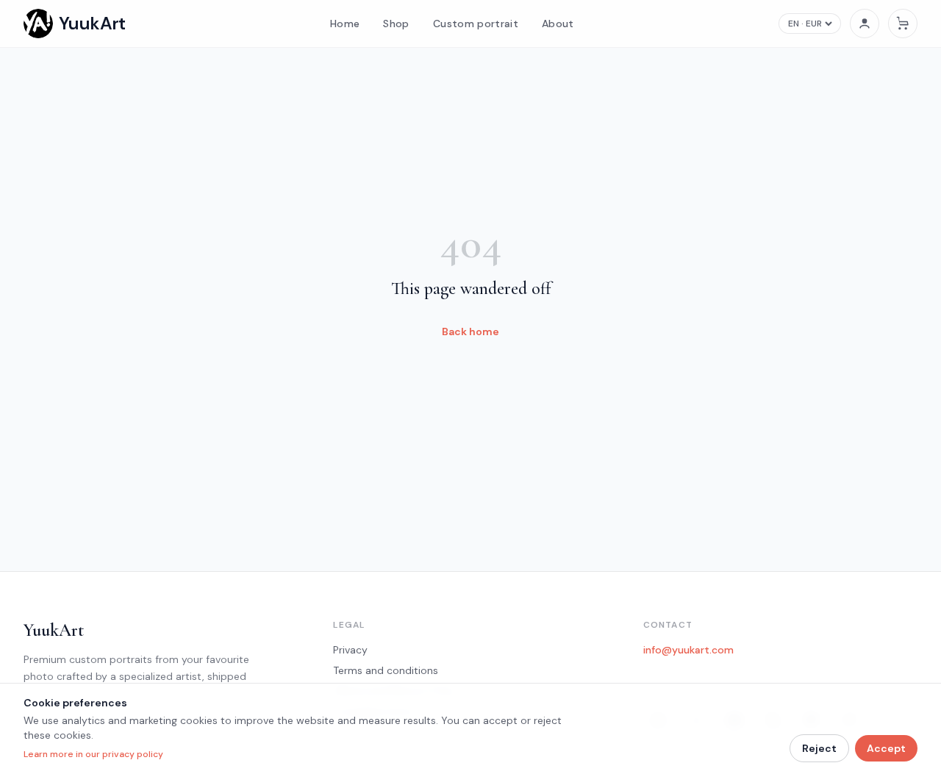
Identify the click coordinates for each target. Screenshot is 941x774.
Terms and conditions (385, 670)
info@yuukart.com (688, 649)
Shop (396, 23)
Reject (819, 748)
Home (344, 23)
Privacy (350, 649)
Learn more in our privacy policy (93, 754)
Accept (886, 748)
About (558, 23)
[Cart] (902, 23)
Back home (470, 331)
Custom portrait (475, 23)
